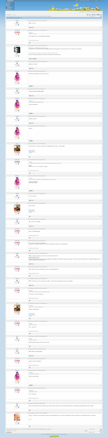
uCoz (58, 434)
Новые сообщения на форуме (84, 0)
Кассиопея (17, 413)
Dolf (17, 336)
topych (17, 20)
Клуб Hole (43, 434)
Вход (101, 0)
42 (44, 175)
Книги (8, 4)
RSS (92, 0)
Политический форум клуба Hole (11, 16)
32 (46, 30)
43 (45, 193)
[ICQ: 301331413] (31, 86)
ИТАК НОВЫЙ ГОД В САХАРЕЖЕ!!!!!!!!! (31, 16)
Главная (76, 0)
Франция (17, 45)
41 (44, 159)
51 (46, 288)
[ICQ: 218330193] (35, 58)
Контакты (9, 9)
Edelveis (17, 71)
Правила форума (94, 11)
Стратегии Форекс (32, 211)
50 (46, 278)
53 (46, 321)
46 (45, 228)
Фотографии (9, 7)
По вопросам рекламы (63, 434)
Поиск (98, 11)
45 (45, 219)
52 (46, 303)
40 (44, 143)
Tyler (17, 143)
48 (46, 253)
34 (46, 61)
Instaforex (30, 152)
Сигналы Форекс (31, 150)
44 (45, 203)
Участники (88, 11)
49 (46, 266)
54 (46, 336)
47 (45, 240)
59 (44, 403)
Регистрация (96, 0)
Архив (19, 16)
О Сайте (51, 434)
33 (46, 45)
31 (46, 20)
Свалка (22, 16)
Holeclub (17, 30)
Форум (8, 6)
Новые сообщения (83, 11)
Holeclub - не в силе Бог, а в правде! (10, 0)
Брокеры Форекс (31, 151)
